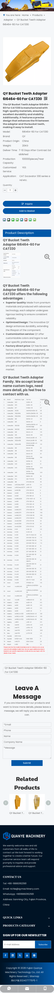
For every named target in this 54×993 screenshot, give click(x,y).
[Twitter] (19, 955)
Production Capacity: (9, 161)
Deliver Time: (10, 150)
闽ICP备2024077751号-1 (24, 980)
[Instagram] (34, 955)
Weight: (7, 145)
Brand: (6, 136)
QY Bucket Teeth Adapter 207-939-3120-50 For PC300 (37, 813)
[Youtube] (27, 955)
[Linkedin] (12, 955)
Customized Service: (9, 169)
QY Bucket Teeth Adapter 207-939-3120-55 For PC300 (17, 813)
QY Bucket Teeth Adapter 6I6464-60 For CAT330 (26, 670)
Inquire (29, 203)
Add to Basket (27, 211)
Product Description (19, 233)
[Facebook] (5, 955)
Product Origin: (11, 141)
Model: (6, 131)
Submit (27, 763)
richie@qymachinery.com (24, 888)
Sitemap (34, 976)
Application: (9, 176)
